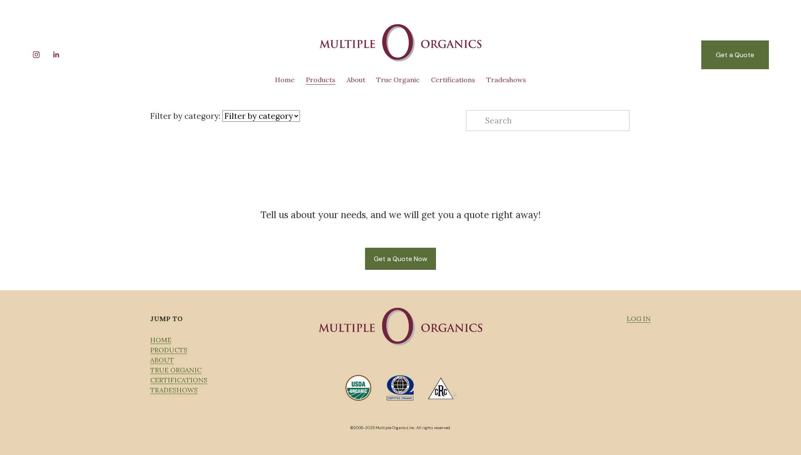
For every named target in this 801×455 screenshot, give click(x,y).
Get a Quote (735, 54)
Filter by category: (185, 116)
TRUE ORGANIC (176, 370)
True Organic (398, 79)
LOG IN (639, 318)
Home (285, 79)
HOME (160, 340)
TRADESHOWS (174, 390)
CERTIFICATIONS (178, 380)
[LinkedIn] (56, 54)
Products (320, 79)
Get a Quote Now (400, 258)
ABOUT (162, 360)
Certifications (453, 79)
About (356, 79)
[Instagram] (36, 54)
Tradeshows (506, 79)
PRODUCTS (168, 350)
